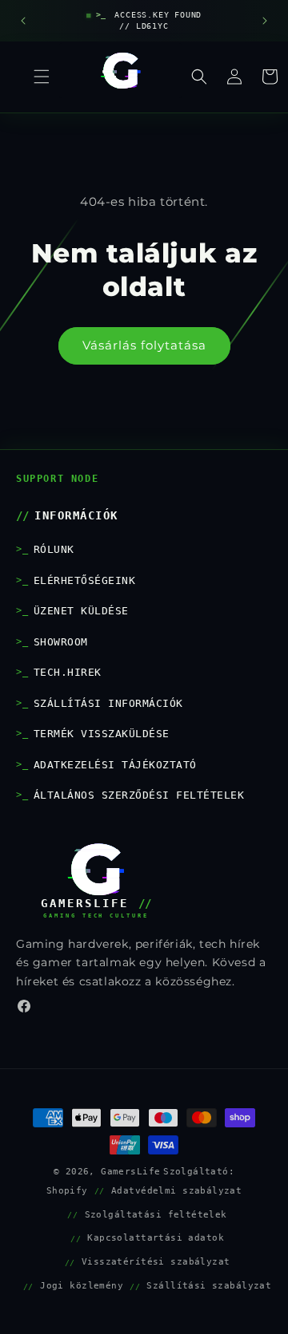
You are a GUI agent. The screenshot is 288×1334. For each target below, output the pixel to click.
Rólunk (54, 549)
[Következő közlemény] (264, 20)
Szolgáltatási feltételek (156, 1214)
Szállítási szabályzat (208, 1285)
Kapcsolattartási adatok (155, 1237)
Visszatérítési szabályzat (156, 1261)
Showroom (61, 642)
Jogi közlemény (81, 1285)
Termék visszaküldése (102, 734)
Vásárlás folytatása (144, 345)
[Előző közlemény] (23, 20)
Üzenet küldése (81, 611)
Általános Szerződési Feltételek (139, 795)
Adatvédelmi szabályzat (176, 1190)
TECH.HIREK (68, 672)
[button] (199, 76)
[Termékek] (41, 76)
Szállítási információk (108, 703)
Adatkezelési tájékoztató (115, 765)
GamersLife (130, 1171)
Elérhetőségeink (84, 580)
